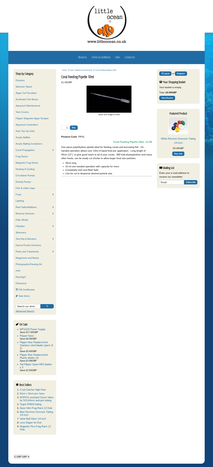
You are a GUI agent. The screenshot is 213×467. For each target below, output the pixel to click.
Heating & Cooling (25, 169)
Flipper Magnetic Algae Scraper (32, 118)
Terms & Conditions (101, 57)
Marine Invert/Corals (84, 70)
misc (18, 270)
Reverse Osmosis (25, 213)
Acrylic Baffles (23, 137)
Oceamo (20, 80)
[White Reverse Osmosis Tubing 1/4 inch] (178, 133)
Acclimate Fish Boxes (27, 99)
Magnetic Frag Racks (27, 162)
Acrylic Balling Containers (29, 143)
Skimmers (21, 232)
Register (181, 73)
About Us (82, 57)
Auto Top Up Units (25, 131)
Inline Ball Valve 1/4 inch (33, 418)
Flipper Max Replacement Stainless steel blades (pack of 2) (36, 345)
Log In (166, 73)
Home (64, 70)
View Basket (167, 98)
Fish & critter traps (25, 188)
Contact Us (130, 57)
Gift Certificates (26, 289)
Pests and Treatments (27, 251)
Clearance (21, 283)
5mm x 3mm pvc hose (32, 393)
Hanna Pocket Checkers (28, 245)
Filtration (20, 226)
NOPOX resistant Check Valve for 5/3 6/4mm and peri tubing (36, 399)
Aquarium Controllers (27, 124)
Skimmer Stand (24, 86)
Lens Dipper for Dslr (31, 422)
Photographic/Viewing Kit (29, 264)
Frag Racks (22, 156)
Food (18, 194)
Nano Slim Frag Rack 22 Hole (36, 408)
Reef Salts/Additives (26, 207)
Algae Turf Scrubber (26, 93)
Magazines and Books (27, 258)
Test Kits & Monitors (26, 239)
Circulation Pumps (25, 175)
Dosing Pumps (23, 181)
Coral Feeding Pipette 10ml (105, 70)
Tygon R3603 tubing (30, 404)
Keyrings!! (21, 277)
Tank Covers (22, 112)
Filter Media (22, 219)
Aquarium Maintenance (28, 105)
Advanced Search (25, 311)
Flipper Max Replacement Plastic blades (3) (34, 356)
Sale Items (24, 296)
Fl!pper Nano (27, 335)
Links (117, 57)
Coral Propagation (25, 150)
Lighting (20, 200)
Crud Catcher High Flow (33, 389)
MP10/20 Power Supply (32, 329)
